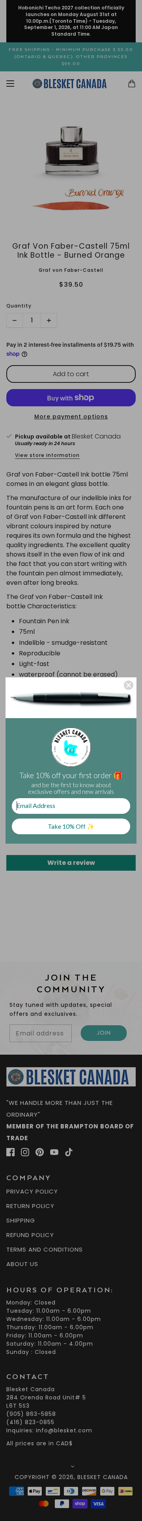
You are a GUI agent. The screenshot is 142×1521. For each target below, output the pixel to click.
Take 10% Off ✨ (71, 826)
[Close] (128, 685)
